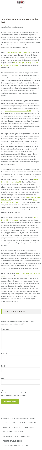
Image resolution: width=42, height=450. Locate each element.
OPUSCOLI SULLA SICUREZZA (13, 446)
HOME (5, 423)
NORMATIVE (25, 436)
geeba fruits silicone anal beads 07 (18, 111)
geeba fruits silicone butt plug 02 (18, 52)
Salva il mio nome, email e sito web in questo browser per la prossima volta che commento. (20, 394)
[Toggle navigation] (21, 8)
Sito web (4, 378)
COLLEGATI (32, 423)
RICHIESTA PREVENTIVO (11, 427)
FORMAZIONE (18, 432)
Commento (5, 329)
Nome (4, 354)
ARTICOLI (29, 446)
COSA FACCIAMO (28, 427)
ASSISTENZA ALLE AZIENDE (12, 441)
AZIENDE (12, 423)
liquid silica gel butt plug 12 (23, 63)
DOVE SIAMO (7, 432)
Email (3, 366)
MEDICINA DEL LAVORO (11, 436)
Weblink (32, 418)
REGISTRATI (22, 423)
